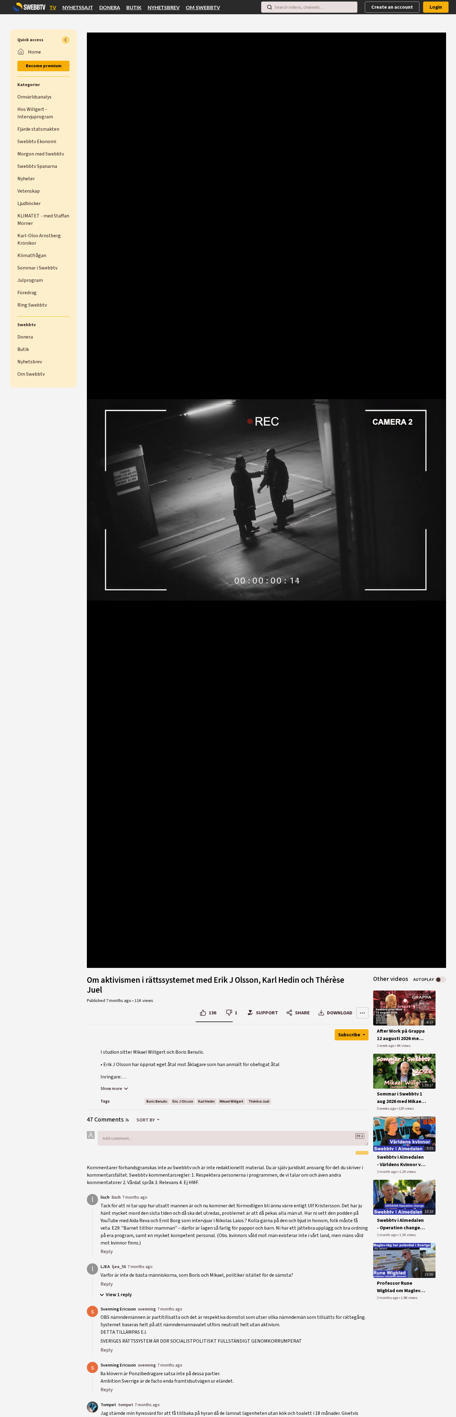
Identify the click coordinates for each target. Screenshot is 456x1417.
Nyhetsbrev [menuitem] (164, 7)
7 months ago (134, 1197)
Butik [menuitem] (133, 7)
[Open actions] (362, 1012)
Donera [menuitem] (109, 7)
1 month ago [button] (387, 1171)
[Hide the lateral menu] (65, 40)
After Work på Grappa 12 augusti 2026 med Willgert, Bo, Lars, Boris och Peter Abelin (401, 1035)
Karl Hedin (206, 1101)
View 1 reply (119, 1294)
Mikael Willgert (232, 1101)
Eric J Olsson (182, 1101)
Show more (111, 1089)
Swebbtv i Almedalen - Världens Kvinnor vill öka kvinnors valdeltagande (401, 1161)
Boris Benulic (157, 1101)
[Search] (269, 7)
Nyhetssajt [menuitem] (77, 7)
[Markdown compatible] (359, 1136)
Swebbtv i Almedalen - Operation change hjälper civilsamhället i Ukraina (401, 1224)
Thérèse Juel (258, 1101)
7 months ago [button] (119, 1001)
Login (436, 7)
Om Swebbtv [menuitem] (203, 7)
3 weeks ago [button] (386, 1108)
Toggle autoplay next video (440, 980)
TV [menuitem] (53, 7)
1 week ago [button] (386, 1045)
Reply (107, 1251)
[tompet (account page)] (92, 1406)
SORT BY (146, 1120)
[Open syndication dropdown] (127, 1120)
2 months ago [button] (388, 1298)
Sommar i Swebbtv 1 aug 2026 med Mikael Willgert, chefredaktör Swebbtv (400, 1098)
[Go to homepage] (27, 7)
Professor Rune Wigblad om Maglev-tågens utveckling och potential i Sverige (399, 1287)
